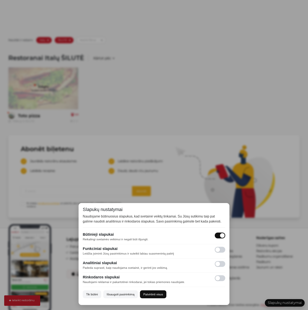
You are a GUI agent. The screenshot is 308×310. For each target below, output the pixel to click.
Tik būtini (92, 294)
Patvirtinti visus (153, 294)
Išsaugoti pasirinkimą (121, 294)
